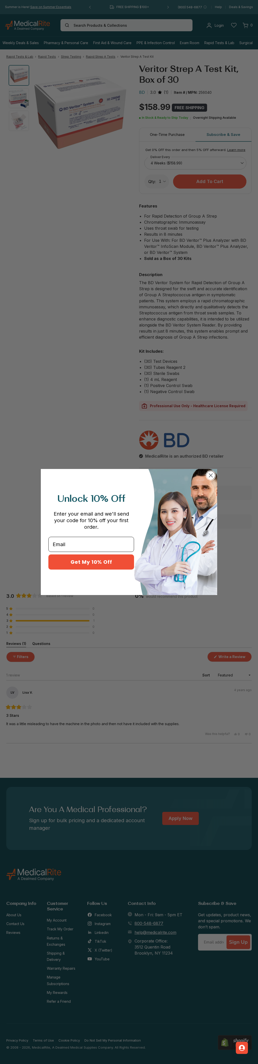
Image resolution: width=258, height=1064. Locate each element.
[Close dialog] (210, 475)
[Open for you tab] (242, 1048)
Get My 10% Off (91, 562)
